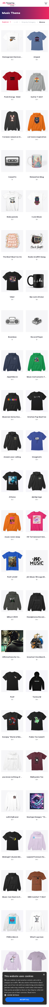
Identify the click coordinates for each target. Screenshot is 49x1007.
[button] (24, 995)
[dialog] (25, 988)
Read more (32, 992)
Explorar (5, 22)
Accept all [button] (24, 999)
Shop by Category (28, 22)
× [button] (44, 975)
